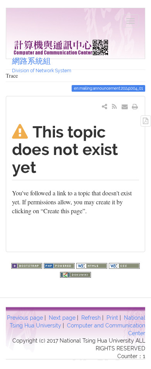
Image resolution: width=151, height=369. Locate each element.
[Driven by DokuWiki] (75, 274)
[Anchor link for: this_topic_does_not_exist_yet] (44, 166)
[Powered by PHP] (60, 265)
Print (112, 318)
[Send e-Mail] (125, 106)
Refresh (91, 318)
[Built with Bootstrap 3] (27, 265)
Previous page (25, 318)
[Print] (135, 106)
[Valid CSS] (124, 265)
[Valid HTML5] (92, 265)
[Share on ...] (105, 106)
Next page (62, 318)
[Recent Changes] (114, 106)
